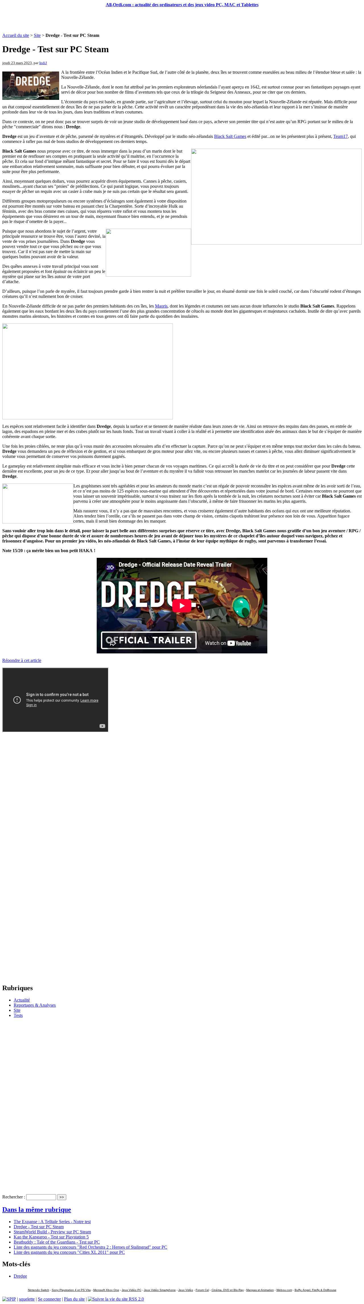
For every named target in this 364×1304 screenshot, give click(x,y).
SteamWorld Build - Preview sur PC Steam (52, 1231)
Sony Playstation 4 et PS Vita (71, 1290)
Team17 (340, 136)
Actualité (22, 1000)
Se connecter (49, 1299)
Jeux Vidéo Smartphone (160, 1290)
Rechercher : (13, 1196)
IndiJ (43, 63)
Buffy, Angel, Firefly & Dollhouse (315, 1290)
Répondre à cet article (21, 660)
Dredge (20, 1276)
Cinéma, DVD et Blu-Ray (228, 1290)
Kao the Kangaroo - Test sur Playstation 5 (51, 1236)
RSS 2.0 (136, 1299)
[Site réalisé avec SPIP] (9, 1299)
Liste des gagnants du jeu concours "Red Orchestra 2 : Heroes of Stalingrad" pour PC (90, 1247)
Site (37, 35)
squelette (27, 1299)
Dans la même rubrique (36, 1209)
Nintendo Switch (38, 1290)
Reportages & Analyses (35, 1005)
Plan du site (74, 1299)
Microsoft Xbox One (106, 1290)
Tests (18, 1015)
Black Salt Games (230, 136)
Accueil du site (15, 35)
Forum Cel (202, 1290)
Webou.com (284, 1290)
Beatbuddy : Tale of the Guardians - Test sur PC (57, 1242)
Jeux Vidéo (185, 1290)
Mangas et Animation (260, 1290)
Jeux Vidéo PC (131, 1290)
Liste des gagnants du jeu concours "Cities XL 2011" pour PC (69, 1252)
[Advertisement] (182, 20)
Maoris (161, 306)
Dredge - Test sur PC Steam (39, 1226)
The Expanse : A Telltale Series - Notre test (52, 1221)
